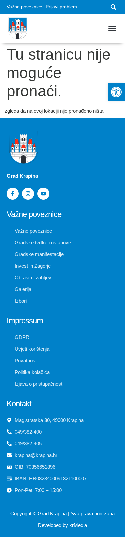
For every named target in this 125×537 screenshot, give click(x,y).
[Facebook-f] (13, 194)
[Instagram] (28, 194)
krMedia (78, 525)
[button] (113, 7)
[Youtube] (43, 194)
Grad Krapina (52, 513)
